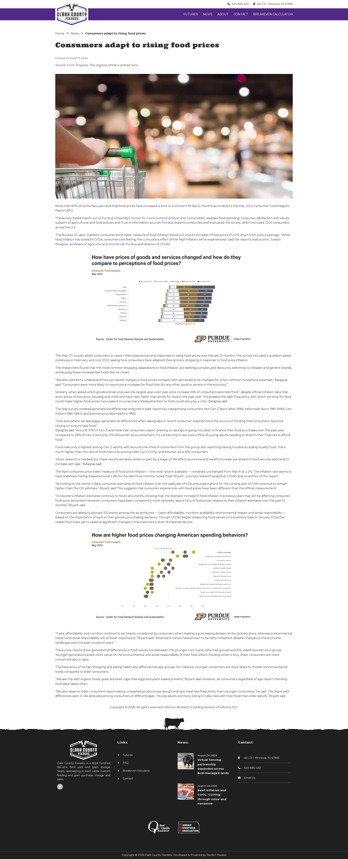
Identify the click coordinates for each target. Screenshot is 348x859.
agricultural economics (105, 244)
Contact (241, 14)
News (207, 14)
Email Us (249, 777)
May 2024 (246, 206)
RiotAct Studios (216, 855)
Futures (190, 14)
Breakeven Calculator (273, 14)
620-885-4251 (240, 4)
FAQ (125, 762)
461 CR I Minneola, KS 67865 (275, 4)
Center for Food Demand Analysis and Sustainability (168, 218)
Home (59, 33)
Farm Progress (77, 65)
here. (134, 65)
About (223, 14)
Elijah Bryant (175, 476)
